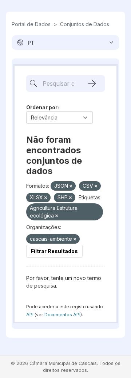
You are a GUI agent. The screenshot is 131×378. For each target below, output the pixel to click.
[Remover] (71, 186)
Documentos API (62, 314)
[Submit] (92, 83)
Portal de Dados (31, 24)
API (29, 314)
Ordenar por (41, 107)
